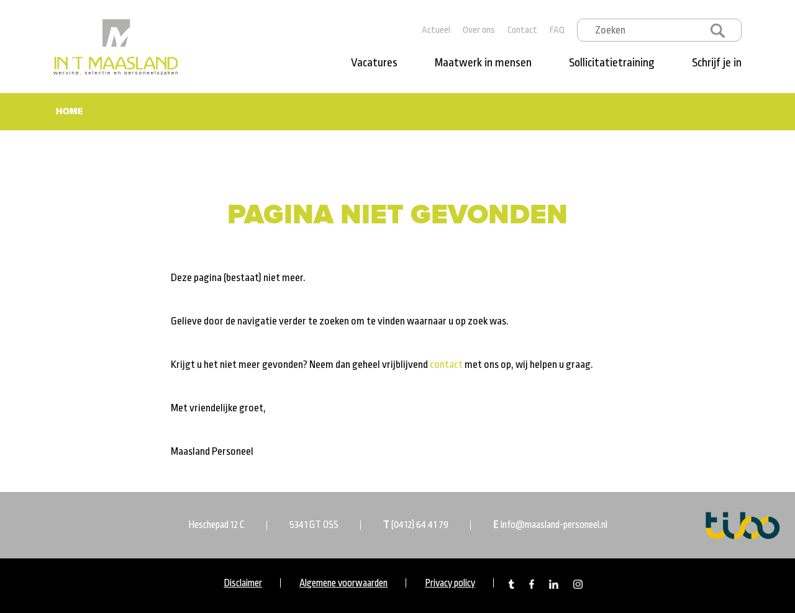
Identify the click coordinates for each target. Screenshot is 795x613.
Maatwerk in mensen (483, 62)
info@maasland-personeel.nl (554, 524)
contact (446, 364)
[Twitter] (511, 583)
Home (69, 111)
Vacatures (374, 62)
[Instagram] (578, 583)
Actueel (436, 30)
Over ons (479, 30)
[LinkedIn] (554, 583)
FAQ (557, 30)
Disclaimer (243, 583)
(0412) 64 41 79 (419, 524)
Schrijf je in (717, 62)
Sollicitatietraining (612, 62)
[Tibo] (743, 524)
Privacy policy (450, 583)
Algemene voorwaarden (343, 583)
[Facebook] (532, 583)
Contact (522, 30)
